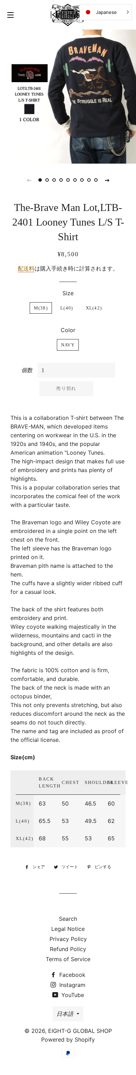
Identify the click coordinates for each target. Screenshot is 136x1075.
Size (68, 293)
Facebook (71, 974)
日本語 (64, 1013)
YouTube (72, 994)
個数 (26, 370)
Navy (68, 344)
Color (68, 330)
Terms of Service (68, 959)
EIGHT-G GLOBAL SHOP (80, 1030)
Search (68, 918)
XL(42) (94, 308)
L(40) (66, 308)
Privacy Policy (68, 938)
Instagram (71, 984)
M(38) (41, 308)
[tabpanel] (68, 96)
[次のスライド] (107, 180)
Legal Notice (68, 928)
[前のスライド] (29, 180)
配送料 (26, 268)
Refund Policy (68, 948)
